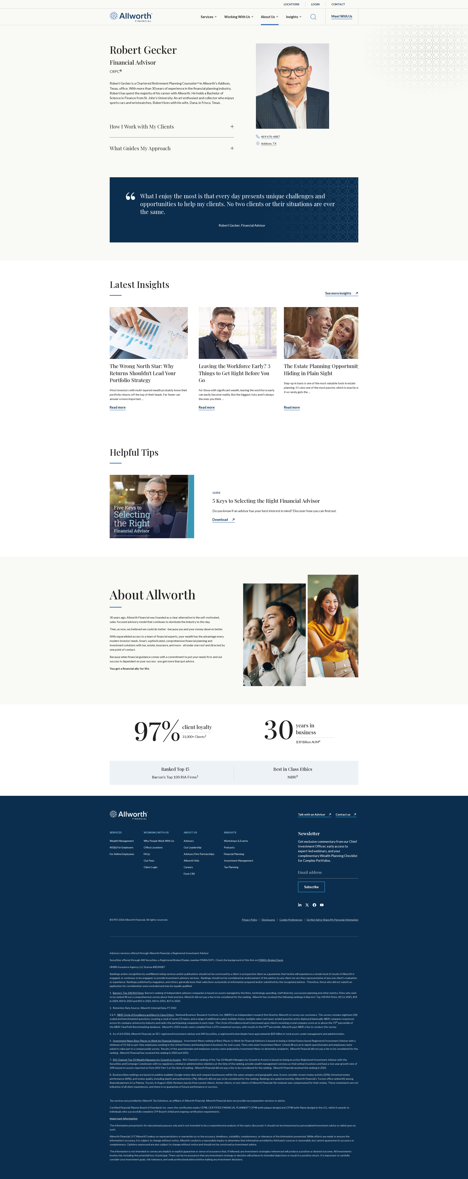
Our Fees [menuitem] (149, 860)
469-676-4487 (270, 136)
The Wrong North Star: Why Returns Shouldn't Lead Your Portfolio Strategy (143, 373)
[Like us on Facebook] (314, 905)
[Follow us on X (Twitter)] (307, 905)
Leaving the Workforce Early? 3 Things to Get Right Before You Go (234, 373)
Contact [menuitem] (338, 4)
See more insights (338, 293)
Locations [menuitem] (291, 4)
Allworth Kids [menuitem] (191, 860)
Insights (292, 17)
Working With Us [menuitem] (156, 832)
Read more (118, 407)
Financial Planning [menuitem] (234, 853)
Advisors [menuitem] (189, 840)
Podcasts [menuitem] (229, 847)
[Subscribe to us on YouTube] (322, 905)
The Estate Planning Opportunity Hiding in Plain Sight (322, 369)
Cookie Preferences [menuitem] (291, 919)
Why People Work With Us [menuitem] (159, 840)
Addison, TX (268, 143)
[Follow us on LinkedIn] (300, 905)
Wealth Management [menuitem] (122, 840)
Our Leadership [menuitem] (192, 847)
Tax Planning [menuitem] (231, 867)
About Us (268, 17)
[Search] (313, 17)
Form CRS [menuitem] (189, 873)
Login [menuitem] (315, 4)
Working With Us (237, 17)
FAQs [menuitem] (147, 853)
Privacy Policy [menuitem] (249, 919)
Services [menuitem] (116, 832)
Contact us (343, 814)
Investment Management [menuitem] (238, 860)
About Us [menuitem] (190, 832)
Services (207, 17)
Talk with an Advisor (311, 814)
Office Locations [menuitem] (153, 847)
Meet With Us (341, 16)
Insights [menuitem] (230, 832)
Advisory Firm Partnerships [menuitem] (199, 853)
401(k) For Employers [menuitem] (121, 847)
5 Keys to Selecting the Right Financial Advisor (266, 500)
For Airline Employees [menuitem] (122, 853)
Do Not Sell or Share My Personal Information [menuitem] (332, 919)
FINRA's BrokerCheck (270, 960)
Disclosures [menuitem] (268, 919)
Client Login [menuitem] (150, 867)
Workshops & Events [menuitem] (236, 840)
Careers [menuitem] (188, 867)
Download (220, 520)
